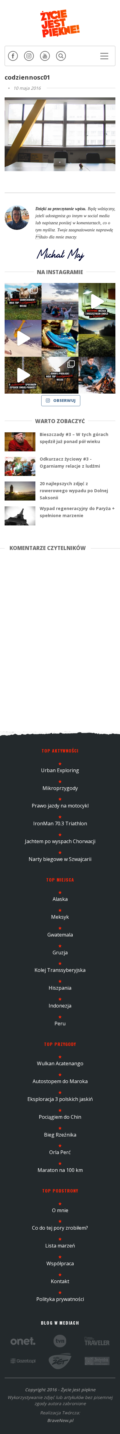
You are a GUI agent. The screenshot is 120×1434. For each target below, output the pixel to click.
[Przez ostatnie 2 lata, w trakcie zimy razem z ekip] (60, 301)
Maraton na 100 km (60, 1170)
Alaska (60, 899)
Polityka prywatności (60, 1299)
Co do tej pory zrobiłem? (60, 1227)
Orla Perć (60, 1152)
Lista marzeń (60, 1245)
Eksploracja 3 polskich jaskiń (60, 1099)
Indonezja (60, 1005)
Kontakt (60, 1281)
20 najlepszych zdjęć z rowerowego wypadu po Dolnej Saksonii (74, 491)
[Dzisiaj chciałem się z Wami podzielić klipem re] (23, 338)
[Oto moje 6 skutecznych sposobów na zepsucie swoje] (23, 375)
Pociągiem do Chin (60, 1117)
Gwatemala (60, 934)
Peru (60, 1023)
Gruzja (60, 952)
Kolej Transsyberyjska (60, 970)
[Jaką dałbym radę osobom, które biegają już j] (60, 338)
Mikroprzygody (60, 788)
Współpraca (60, 1263)
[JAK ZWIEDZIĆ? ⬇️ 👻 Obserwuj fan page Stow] (96, 301)
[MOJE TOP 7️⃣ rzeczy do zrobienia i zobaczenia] (23, 301)
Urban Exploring (60, 770)
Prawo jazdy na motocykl (60, 805)
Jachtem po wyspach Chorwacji (60, 841)
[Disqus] (60, 640)
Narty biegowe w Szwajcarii (60, 859)
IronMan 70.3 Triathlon (60, 823)
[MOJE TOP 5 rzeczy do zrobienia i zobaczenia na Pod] (60, 375)
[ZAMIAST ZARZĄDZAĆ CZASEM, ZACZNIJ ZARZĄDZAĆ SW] (96, 375)
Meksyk (60, 916)
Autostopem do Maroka (60, 1081)
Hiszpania (60, 987)
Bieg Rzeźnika (60, 1134)
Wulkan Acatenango (60, 1063)
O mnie (60, 1210)
